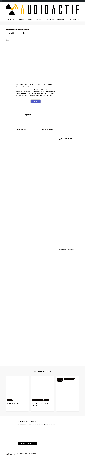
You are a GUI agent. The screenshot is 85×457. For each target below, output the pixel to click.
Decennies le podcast (17, 29)
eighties (7, 40)
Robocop (60, 384)
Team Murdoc (60, 19)
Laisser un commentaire (10, 44)
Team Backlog (10, 19)
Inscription (10, 0)
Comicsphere (21, 19)
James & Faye (39, 19)
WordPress (16, 454)
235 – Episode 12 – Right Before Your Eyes (41, 404)
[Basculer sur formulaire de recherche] (78, 19)
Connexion (5, 0)
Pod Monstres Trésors (38, 400)
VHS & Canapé (71, 19)
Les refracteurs (50, 19)
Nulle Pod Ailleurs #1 (13, 403)
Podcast (26, 29)
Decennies (29, 19)
